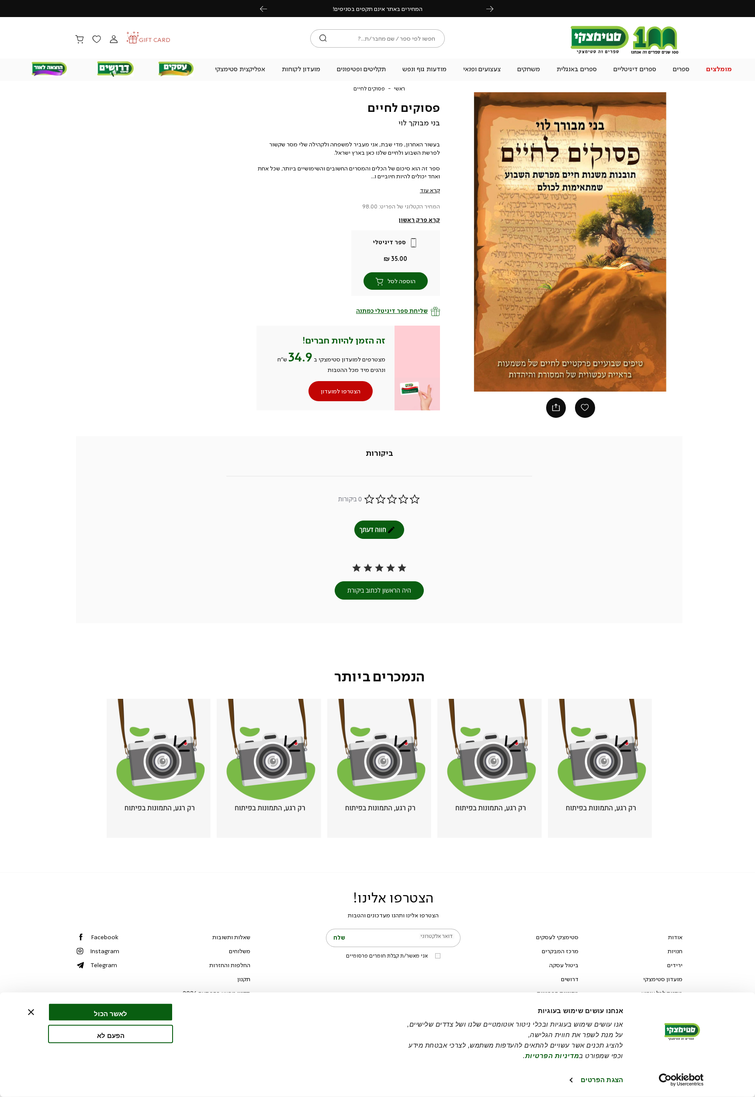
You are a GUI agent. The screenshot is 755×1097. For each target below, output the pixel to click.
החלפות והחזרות (229, 965)
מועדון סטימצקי (662, 979)
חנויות (675, 951)
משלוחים (239, 951)
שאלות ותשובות (231, 937)
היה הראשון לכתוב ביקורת (379, 590)
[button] (719, 70)
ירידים (674, 965)
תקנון (243, 979)
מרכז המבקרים (560, 951)
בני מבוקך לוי (419, 123)
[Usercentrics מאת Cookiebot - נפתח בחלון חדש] (681, 1080)
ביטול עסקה (563, 965)
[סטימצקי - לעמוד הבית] (625, 53)
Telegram (103, 965)
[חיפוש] (323, 38)
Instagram (104, 951)
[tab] (379, 453)
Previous (268, 8)
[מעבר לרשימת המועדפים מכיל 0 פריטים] (96, 40)
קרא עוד (430, 190)
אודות (675, 937)
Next (494, 8)
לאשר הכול (110, 1013)
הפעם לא (111, 1035)
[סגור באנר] (31, 1012)
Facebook (104, 937)
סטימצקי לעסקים (557, 937)
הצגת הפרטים (602, 1079)
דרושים (569, 979)
